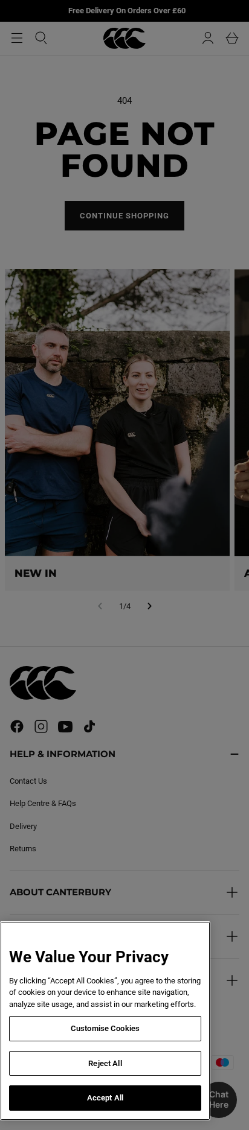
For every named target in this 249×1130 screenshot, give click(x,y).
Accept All (105, 1097)
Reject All (104, 1063)
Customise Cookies (105, 1028)
